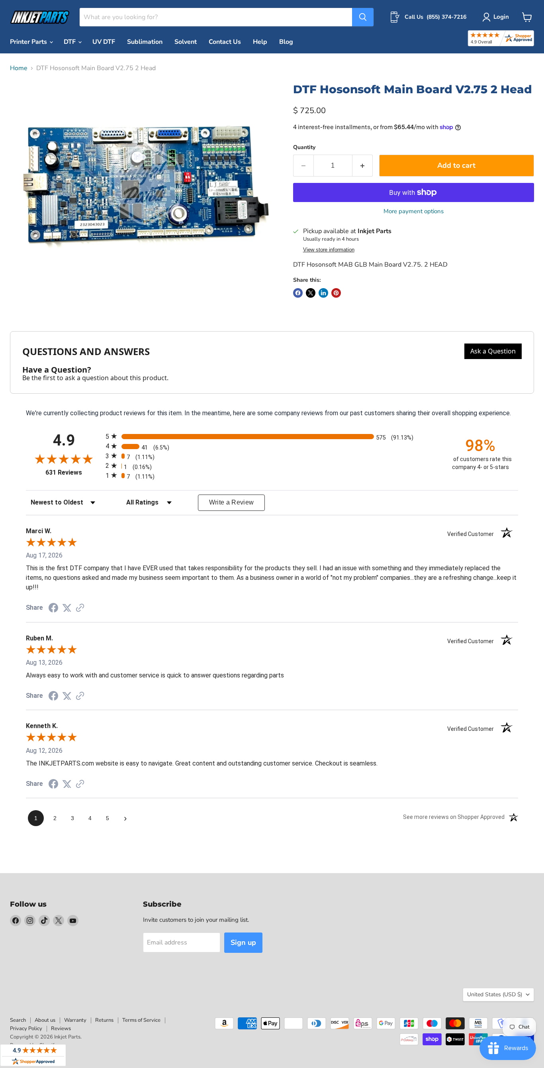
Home (18, 68)
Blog (286, 41)
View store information (328, 250)
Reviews (61, 1028)
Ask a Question (493, 351)
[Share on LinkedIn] (323, 293)
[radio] (272, 436)
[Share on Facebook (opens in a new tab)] (53, 609)
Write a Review (231, 502)
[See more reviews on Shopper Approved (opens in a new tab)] (80, 608)
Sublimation (144, 41)
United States (494, 994)
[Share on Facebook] (298, 293)
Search (18, 1020)
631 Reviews (73, 472)
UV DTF (103, 41)
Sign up (243, 942)
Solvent (185, 41)
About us (45, 1020)
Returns (104, 1020)
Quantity (304, 147)
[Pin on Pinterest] (336, 293)
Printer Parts (29, 41)
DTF (70, 41)
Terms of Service (141, 1020)
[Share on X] (310, 293)
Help (260, 41)
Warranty (75, 1020)
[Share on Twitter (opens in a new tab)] (67, 608)
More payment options (414, 211)
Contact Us (225, 41)
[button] (497, 17)
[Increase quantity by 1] (362, 166)
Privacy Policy (26, 1028)
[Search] (363, 17)
